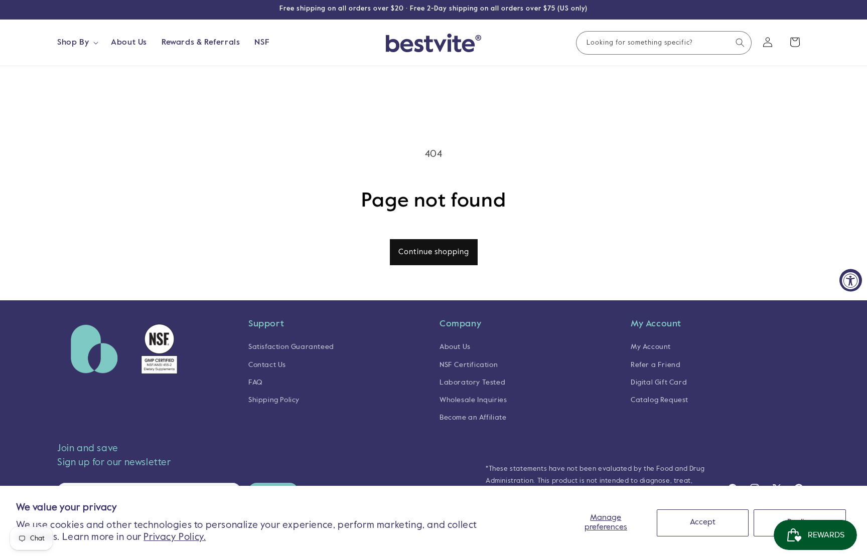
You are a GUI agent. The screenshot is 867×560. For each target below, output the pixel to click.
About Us (455, 346)
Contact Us (267, 364)
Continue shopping (433, 252)
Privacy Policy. (174, 537)
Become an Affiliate (473, 417)
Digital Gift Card (659, 382)
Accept (702, 522)
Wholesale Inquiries (473, 400)
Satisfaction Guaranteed (291, 346)
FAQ (255, 382)
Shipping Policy (274, 400)
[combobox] (663, 43)
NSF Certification (469, 364)
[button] (76, 43)
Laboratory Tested (472, 382)
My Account (651, 346)
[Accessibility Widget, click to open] (850, 280)
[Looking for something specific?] (740, 43)
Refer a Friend (655, 364)
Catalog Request (659, 400)
